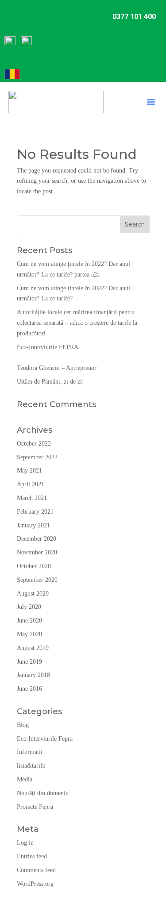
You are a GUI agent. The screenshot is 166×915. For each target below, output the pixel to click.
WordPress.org (35, 883)
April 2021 (30, 484)
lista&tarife (31, 765)
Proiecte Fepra (35, 807)
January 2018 (33, 675)
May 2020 (29, 634)
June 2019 (29, 661)
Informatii (29, 752)
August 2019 (33, 648)
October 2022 (34, 443)
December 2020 (36, 538)
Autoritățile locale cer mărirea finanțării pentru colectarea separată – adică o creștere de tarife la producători (77, 323)
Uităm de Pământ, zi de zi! (50, 381)
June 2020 (29, 620)
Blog (23, 725)
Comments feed (36, 870)
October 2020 (34, 566)
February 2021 (35, 511)
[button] (151, 101)
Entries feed (32, 856)
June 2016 (29, 688)
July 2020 (29, 607)
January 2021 (33, 525)
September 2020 (37, 580)
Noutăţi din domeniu (43, 793)
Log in (25, 842)
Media (24, 779)
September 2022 (37, 457)
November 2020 (37, 552)
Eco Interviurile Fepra (45, 738)
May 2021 (29, 470)
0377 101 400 (134, 16)
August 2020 (33, 593)
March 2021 (32, 498)
